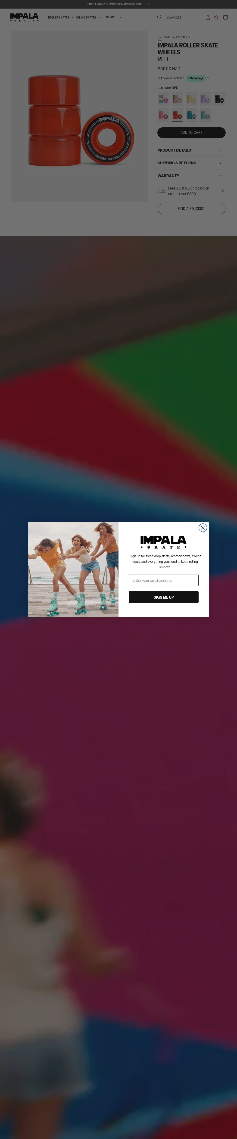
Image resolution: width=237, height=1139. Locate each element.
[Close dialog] (203, 528)
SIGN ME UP (164, 597)
